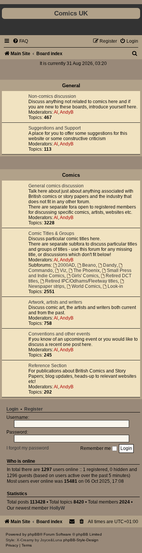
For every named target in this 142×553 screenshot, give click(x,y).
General (71, 85)
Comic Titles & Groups (51, 233)
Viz (63, 270)
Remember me (96, 448)
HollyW (57, 508)
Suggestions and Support (54, 128)
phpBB (34, 534)
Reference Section (47, 365)
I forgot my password (27, 448)
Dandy (110, 265)
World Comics (86, 286)
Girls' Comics (85, 275)
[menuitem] (20, 41)
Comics (71, 175)
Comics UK (71, 13)
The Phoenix (86, 270)
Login (12, 409)
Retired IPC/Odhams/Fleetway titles (81, 281)
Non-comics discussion (52, 96)
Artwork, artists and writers (55, 302)
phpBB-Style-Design (80, 540)
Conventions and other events (59, 334)
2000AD (66, 265)
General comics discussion (56, 185)
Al (56, 112)
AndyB (66, 112)
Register (33, 409)
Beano (89, 265)
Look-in (115, 286)
